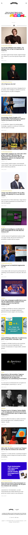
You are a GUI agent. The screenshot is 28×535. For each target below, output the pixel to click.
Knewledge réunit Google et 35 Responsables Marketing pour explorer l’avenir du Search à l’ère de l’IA (13, 119)
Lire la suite (3, 60)
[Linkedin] (18, 517)
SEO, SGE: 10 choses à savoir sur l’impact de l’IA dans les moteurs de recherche (14, 448)
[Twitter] (12, 517)
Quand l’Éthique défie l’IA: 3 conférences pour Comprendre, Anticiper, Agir (14, 338)
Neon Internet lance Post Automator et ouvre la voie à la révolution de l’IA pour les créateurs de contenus (13, 484)
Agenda (2, 335)
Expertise (3, 226)
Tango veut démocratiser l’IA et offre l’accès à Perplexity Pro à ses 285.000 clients (13, 194)
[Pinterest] (16, 517)
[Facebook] (10, 517)
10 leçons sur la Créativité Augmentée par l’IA (13, 266)
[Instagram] (14, 517)
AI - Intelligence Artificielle (6, 45)
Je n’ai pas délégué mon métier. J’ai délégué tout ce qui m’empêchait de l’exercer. (12, 49)
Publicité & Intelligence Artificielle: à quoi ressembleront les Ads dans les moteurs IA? (12, 230)
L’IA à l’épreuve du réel (8, 84)
